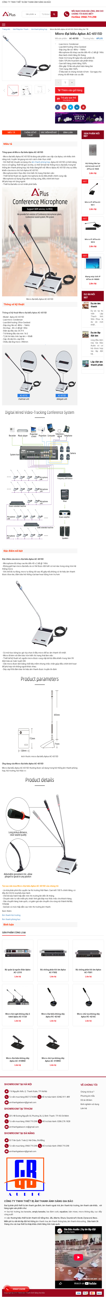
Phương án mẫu (88, 1096)
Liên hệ (84, 1108)
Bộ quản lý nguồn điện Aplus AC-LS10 (18, 971)
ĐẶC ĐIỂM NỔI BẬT (49, 132)
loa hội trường (13, 1212)
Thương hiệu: (89, 38)
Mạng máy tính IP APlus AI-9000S (92, 277)
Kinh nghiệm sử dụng (90, 1104)
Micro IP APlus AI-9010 (93, 240)
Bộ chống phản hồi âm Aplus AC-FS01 (88, 971)
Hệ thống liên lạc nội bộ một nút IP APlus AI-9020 (92, 166)
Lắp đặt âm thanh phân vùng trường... (97, 366)
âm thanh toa (42, 1221)
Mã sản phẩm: (61, 38)
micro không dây (86, 1212)
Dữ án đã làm (86, 1100)
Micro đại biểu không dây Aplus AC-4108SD (17, 1059)
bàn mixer (73, 1212)
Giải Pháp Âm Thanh (20, 29)
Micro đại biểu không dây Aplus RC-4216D (53, 1015)
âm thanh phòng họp (41, 162)
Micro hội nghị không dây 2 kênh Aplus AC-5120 (17, 1015)
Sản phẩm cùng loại (14, 932)
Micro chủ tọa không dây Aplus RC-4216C (88, 1015)
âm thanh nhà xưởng (76, 1221)
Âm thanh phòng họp (39, 29)
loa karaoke (26, 1212)
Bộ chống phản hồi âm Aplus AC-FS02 (53, 971)
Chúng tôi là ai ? (87, 1092)
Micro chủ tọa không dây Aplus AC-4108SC (53, 1059)
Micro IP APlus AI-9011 (93, 203)
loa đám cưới (53, 1212)
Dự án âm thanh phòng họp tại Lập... (96, 308)
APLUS (99, 38)
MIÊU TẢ (11, 132)
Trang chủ (6, 29)
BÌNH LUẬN (68, 132)
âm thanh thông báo (58, 1221)
